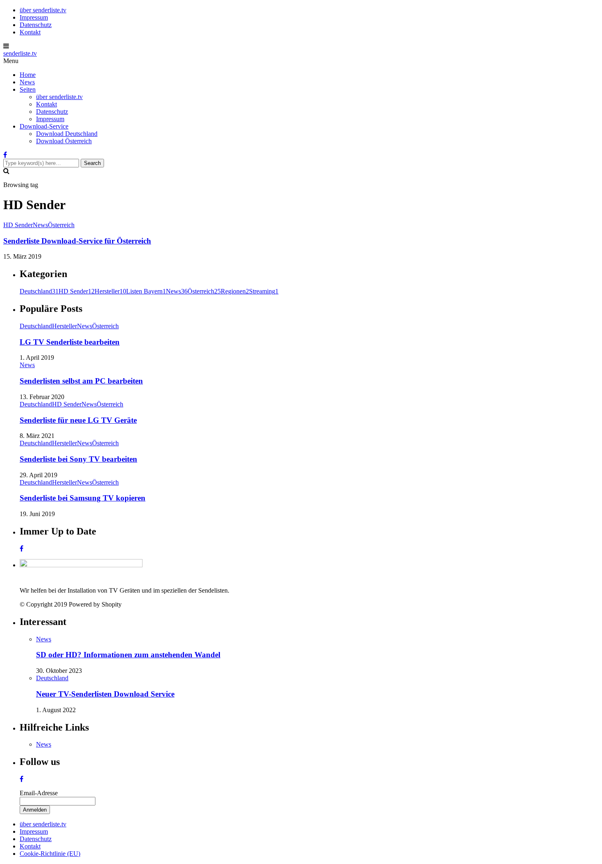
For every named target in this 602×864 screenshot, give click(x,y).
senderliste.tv (20, 53)
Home (28, 74)
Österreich (61, 224)
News (27, 82)
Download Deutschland (66, 133)
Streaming (263, 291)
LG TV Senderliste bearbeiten (70, 342)
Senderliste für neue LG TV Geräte (78, 420)
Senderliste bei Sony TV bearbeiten (78, 459)
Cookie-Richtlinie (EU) (50, 853)
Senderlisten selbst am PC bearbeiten (81, 381)
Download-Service (44, 126)
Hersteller (110, 291)
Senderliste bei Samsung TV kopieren (82, 498)
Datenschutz (36, 24)
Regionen (235, 291)
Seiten (28, 89)
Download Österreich (64, 141)
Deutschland (39, 291)
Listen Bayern (146, 291)
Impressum (34, 17)
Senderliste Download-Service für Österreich (77, 241)
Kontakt (30, 32)
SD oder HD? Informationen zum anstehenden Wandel (128, 654)
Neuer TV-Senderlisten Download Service (105, 694)
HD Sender (18, 224)
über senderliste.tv (43, 10)
